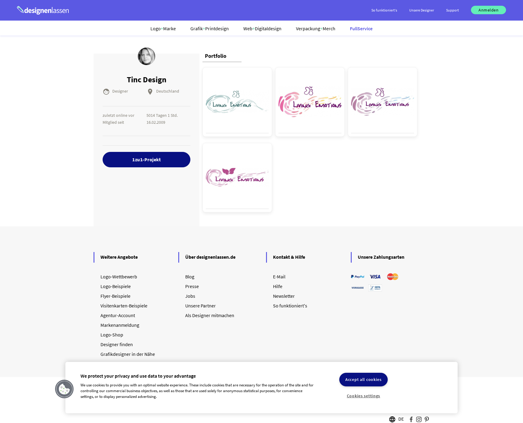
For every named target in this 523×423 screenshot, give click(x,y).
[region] (261, 387)
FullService (361, 28)
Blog (189, 277)
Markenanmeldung (119, 325)
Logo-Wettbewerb (118, 277)
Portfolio (215, 55)
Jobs (190, 296)
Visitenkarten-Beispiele (123, 306)
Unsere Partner (200, 306)
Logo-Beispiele (115, 286)
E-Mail (279, 277)
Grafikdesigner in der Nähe (127, 354)
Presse (192, 286)
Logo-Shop (111, 335)
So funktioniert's (290, 306)
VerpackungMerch (315, 28)
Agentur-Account (117, 315)
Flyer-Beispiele (115, 296)
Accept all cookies (363, 379)
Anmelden (488, 10)
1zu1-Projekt (146, 159)
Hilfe (277, 286)
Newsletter (284, 296)
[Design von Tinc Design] (237, 101)
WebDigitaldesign (262, 28)
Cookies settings (363, 395)
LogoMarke (163, 28)
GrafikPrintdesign (209, 28)
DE (401, 419)
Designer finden (116, 344)
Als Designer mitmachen (209, 315)
